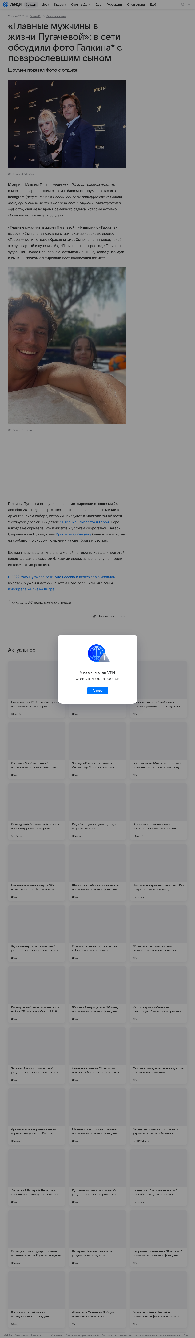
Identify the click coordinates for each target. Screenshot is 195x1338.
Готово (97, 690)
